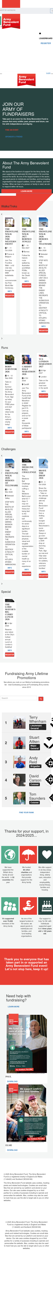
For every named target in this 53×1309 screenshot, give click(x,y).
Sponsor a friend (13, 136)
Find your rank (26, 812)
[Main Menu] (1, 73)
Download (12, 1081)
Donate (26, 976)
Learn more (26, 191)
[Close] (52, 73)
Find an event (11, 130)
